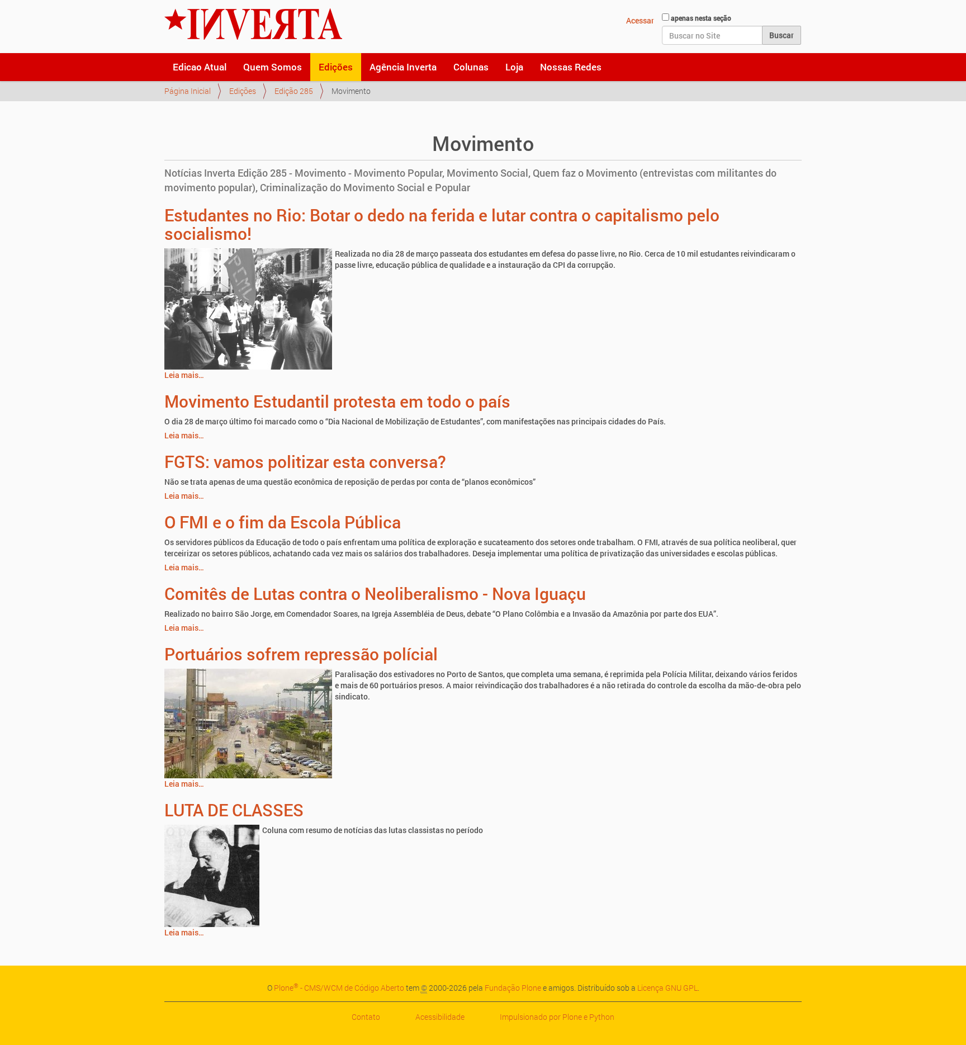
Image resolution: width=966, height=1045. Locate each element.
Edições (336, 66)
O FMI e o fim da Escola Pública (282, 522)
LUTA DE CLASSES (234, 810)
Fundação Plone (513, 987)
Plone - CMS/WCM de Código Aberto (339, 987)
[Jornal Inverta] (253, 24)
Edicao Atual (199, 66)
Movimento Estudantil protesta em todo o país (337, 401)
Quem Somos (272, 66)
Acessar (640, 20)
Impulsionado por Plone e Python (557, 1016)
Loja (514, 66)
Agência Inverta (403, 66)
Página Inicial (187, 91)
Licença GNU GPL (667, 987)
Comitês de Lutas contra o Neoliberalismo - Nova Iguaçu (375, 593)
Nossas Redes (571, 66)
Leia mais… (184, 375)
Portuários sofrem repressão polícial (301, 654)
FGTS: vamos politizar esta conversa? (305, 461)
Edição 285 (293, 91)
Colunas (471, 66)
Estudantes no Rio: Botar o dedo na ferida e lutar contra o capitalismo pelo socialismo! (441, 224)
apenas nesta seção (701, 17)
